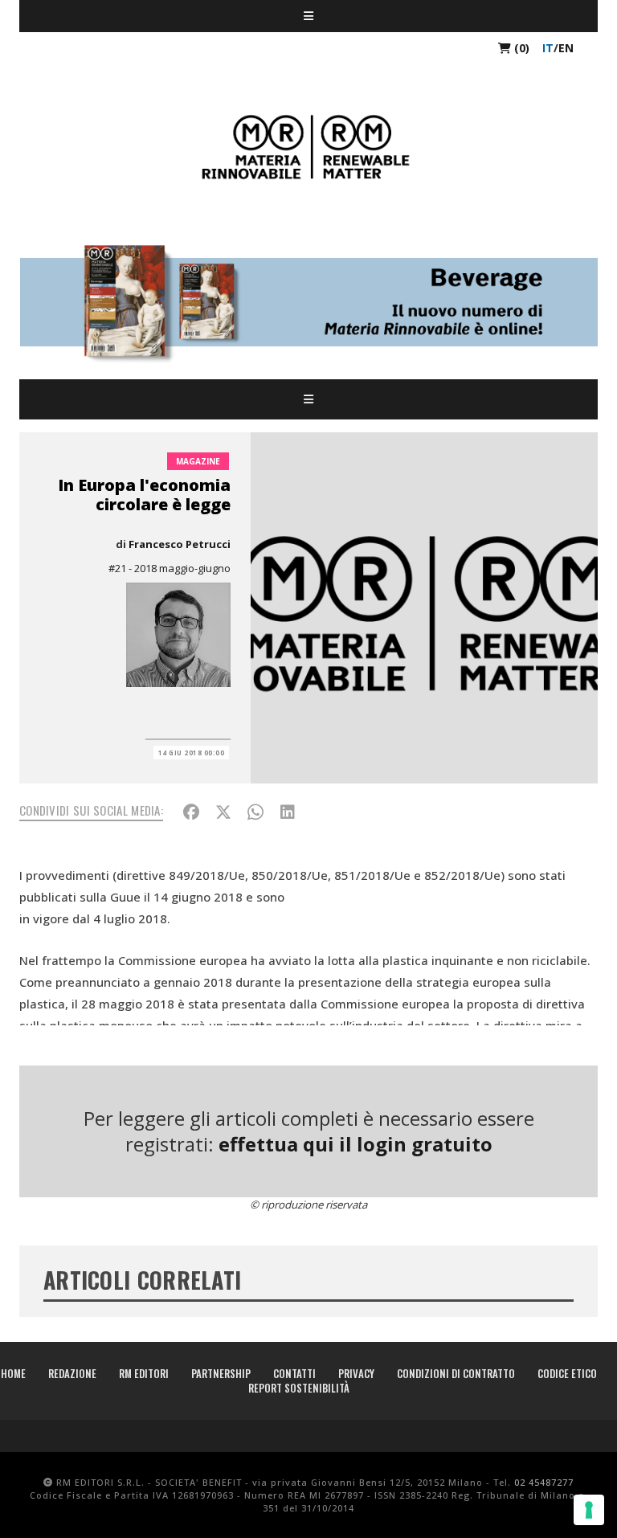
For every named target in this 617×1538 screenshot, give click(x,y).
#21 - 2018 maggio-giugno (169, 568)
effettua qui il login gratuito (355, 1144)
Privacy (356, 1373)
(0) (520, 47)
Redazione (72, 1373)
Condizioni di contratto (456, 1373)
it (548, 47)
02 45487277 (544, 1482)
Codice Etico (567, 1373)
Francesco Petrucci (180, 544)
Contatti (294, 1373)
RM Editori (144, 1373)
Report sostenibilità (298, 1388)
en (566, 47)
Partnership (221, 1373)
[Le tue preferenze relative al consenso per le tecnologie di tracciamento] (589, 1510)
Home (13, 1373)
